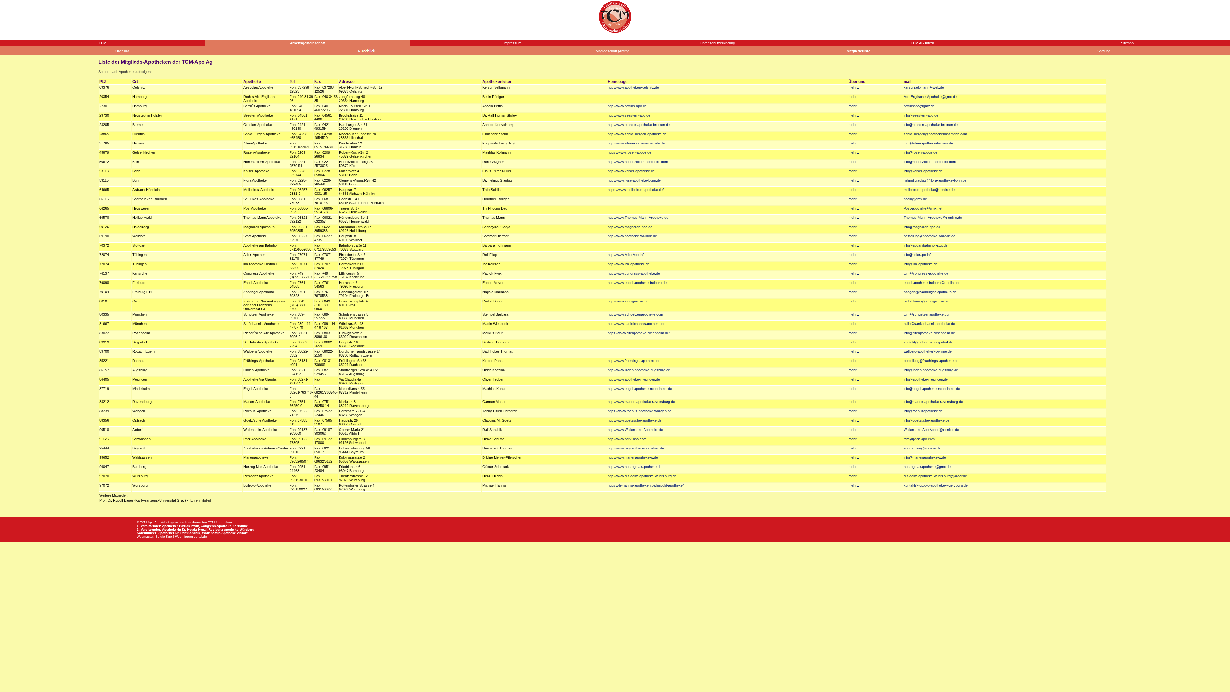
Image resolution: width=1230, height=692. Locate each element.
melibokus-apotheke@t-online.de (929, 190)
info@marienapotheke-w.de (925, 457)
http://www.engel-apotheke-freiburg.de (637, 282)
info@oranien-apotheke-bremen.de (931, 125)
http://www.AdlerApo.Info (626, 255)
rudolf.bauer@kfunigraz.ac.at (926, 301)
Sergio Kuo (163, 536)
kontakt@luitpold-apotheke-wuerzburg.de (936, 485)
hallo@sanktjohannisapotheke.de (929, 323)
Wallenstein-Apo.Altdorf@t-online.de (931, 430)
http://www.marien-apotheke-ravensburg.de (641, 402)
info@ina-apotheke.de (921, 264)
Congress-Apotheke (216, 526)
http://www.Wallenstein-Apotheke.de (635, 430)
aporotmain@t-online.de (922, 448)
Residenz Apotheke (224, 529)
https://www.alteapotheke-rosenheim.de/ (639, 333)
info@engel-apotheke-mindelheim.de (932, 389)
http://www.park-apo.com (627, 439)
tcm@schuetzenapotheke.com (927, 314)
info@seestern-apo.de (921, 115)
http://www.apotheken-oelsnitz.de (633, 87)
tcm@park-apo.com (919, 439)
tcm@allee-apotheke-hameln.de (928, 143)
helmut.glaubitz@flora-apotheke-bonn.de (935, 180)
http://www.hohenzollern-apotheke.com (638, 162)
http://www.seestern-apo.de (629, 115)
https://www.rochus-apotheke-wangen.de (639, 411)
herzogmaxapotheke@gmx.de (927, 467)
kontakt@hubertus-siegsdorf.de (928, 342)
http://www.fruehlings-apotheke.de (634, 361)
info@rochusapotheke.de (923, 411)
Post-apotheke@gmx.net (923, 208)
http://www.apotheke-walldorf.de (632, 236)
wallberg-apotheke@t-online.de (928, 351)
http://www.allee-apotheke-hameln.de (636, 143)
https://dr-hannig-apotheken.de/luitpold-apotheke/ (646, 485)
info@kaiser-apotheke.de (923, 171)
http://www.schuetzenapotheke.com (635, 314)
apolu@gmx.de (915, 199)
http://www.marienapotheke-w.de (633, 457)
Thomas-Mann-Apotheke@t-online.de (933, 217)
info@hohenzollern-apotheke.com (930, 162)
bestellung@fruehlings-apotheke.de (931, 361)
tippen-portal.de (195, 536)
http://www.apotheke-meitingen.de (634, 379)
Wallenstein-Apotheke (219, 533)
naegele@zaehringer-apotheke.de (930, 292)
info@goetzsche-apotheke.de (926, 420)
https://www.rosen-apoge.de (629, 152)
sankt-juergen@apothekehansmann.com (935, 134)
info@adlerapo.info (918, 255)
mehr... (854, 87)
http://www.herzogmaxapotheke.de (634, 467)
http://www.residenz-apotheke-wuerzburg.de (642, 476)
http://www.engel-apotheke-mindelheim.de (640, 389)
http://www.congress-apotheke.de (634, 273)
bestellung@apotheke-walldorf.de (929, 236)
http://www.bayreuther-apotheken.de (636, 448)
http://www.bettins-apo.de (627, 106)
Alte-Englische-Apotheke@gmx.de (930, 97)
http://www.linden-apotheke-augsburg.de (639, 370)
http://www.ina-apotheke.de (629, 264)
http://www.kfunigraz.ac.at (628, 301)
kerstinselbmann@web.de (924, 87)
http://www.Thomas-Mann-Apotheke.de (638, 217)
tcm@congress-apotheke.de (926, 273)
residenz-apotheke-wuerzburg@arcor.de (935, 476)
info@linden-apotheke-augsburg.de (931, 370)
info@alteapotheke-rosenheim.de (929, 333)
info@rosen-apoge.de (920, 152)
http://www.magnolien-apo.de (630, 227)
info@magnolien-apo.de (922, 227)
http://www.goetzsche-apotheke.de (634, 420)
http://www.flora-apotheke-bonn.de (634, 180)
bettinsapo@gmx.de (919, 106)
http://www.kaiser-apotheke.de (631, 171)
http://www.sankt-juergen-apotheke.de (637, 134)
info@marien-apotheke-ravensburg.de (933, 402)
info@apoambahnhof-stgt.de (925, 245)
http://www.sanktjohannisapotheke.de (636, 323)
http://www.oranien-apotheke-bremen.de (639, 125)
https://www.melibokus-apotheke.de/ (636, 190)
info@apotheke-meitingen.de (926, 379)
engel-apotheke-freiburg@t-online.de (932, 282)
